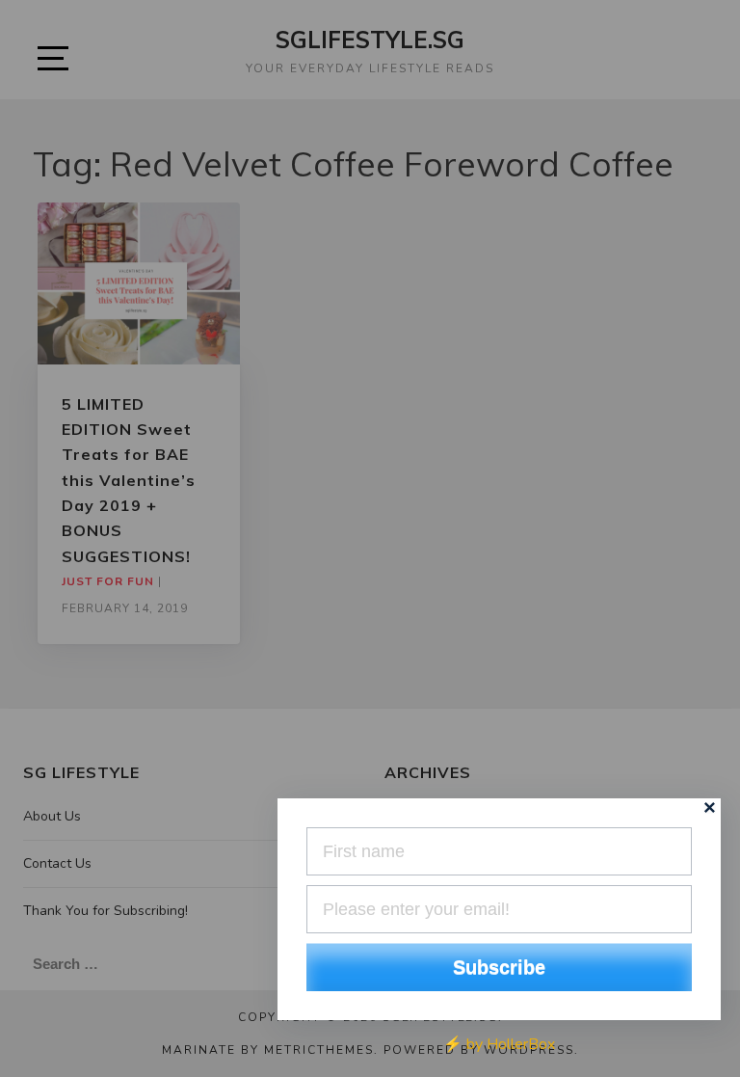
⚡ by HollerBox (499, 1044)
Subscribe (499, 967)
